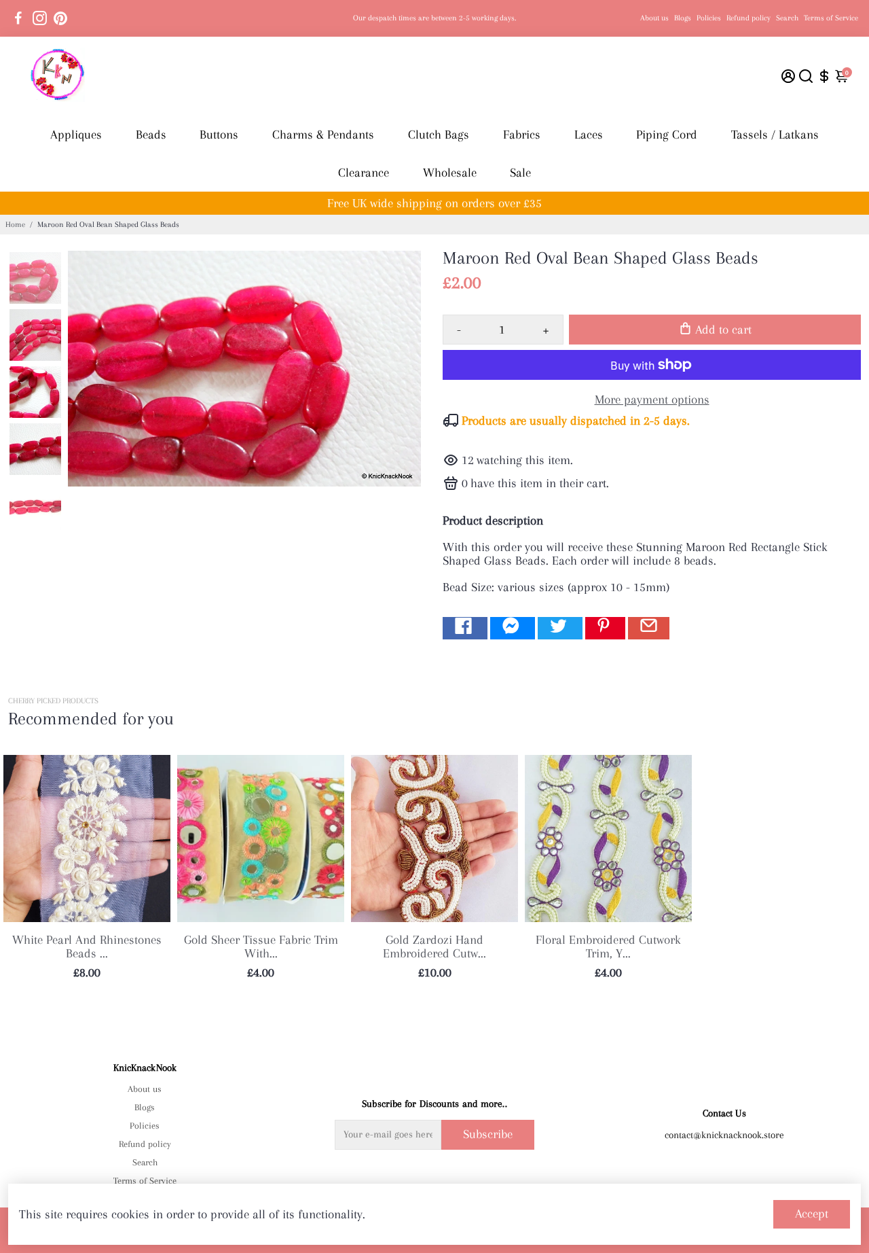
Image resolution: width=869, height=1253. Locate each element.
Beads (151, 134)
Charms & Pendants (323, 134)
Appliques (76, 134)
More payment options (652, 399)
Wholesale (450, 172)
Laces (588, 134)
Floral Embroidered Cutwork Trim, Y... (608, 946)
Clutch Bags (438, 134)
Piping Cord (666, 134)
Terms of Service (831, 18)
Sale (520, 172)
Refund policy (748, 18)
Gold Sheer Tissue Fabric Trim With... (261, 946)
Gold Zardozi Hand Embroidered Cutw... (434, 946)
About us (654, 18)
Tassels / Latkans (775, 134)
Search (787, 18)
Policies (709, 18)
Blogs (682, 18)
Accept (811, 1213)
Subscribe (488, 1134)
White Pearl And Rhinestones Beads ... (87, 946)
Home (15, 224)
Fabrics (521, 134)
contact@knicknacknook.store (724, 1134)
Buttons (219, 134)
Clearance (363, 172)
